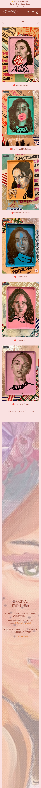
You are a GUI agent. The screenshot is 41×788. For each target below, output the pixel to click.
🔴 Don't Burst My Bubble (20, 149)
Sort (22, 21)
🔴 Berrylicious (20, 276)
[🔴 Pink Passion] (20, 309)
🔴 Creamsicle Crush (20, 212)
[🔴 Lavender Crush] (20, 373)
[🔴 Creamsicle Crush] (20, 182)
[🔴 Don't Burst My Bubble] (20, 118)
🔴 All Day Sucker (20, 85)
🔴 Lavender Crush (20, 404)
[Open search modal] (28, 12)
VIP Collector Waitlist (22, 623)
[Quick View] (36, 79)
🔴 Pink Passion (20, 340)
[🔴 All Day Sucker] (20, 54)
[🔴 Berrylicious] (20, 246)
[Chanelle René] (10, 12)
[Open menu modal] (33, 12)
